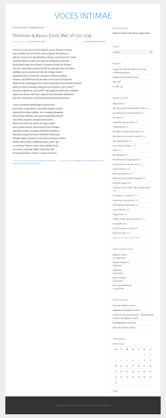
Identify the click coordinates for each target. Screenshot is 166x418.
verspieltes (118, 224)
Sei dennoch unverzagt (46, 161)
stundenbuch (119, 210)
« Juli (115, 391)
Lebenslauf (94, 161)
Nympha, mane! (120, 183)
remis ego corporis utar (124, 200)
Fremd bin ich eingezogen (125, 159)
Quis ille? (117, 82)
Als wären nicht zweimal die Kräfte (129, 108)
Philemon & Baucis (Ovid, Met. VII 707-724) (52, 35)
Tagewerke (118, 214)
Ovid (102, 161)
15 (144, 366)
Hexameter (78, 161)
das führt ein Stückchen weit (126, 131)
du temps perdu (120, 141)
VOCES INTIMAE (83, 15)
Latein (86, 161)
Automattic (105, 405)
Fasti (115, 150)
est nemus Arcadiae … (123, 146)
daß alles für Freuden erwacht (127, 136)
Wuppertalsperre (121, 262)
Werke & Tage (119, 233)
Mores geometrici (121, 174)
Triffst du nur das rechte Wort (127, 219)
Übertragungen (19, 163)
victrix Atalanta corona (123, 228)
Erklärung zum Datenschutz (126, 77)
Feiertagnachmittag (122, 285)
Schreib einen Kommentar (94, 41)
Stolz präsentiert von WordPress (68, 405)
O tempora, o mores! (122, 195)
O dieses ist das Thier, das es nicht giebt (131, 187)
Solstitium (117, 270)
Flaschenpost (119, 155)
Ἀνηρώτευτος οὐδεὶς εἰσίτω (124, 238)
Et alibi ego (118, 86)
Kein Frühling (119, 278)
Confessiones (119, 127)
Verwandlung (33, 163)
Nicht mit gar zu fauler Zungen (127, 178)
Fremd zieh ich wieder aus (125, 164)
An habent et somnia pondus (126, 113)
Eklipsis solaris (120, 255)
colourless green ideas (123, 122)
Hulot (115, 305)
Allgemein (117, 104)
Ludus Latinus (29, 161)
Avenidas (117, 117)
